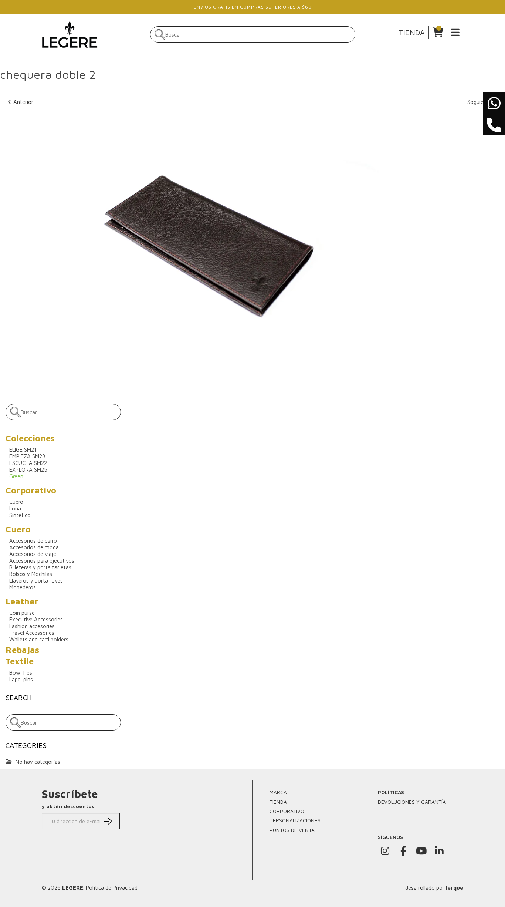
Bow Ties (20, 673)
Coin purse (22, 613)
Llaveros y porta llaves (36, 580)
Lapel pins (21, 679)
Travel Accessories (31, 633)
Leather (22, 601)
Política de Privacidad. (112, 887)
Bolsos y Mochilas (30, 574)
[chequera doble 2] (202, 242)
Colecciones (30, 438)
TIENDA (412, 32)
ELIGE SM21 (23, 449)
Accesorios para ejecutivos (41, 560)
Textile (20, 661)
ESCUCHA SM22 (28, 463)
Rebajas (22, 650)
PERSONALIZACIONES (295, 820)
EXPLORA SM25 (28, 469)
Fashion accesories (32, 626)
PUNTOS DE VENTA (292, 830)
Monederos (22, 587)
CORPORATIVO (287, 811)
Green (16, 476)
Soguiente (480, 102)
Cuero (16, 502)
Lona (15, 508)
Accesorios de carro (33, 540)
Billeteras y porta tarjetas (40, 567)
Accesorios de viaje (32, 554)
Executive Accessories (36, 619)
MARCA (278, 792)
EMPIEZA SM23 (27, 456)
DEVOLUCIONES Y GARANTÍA (412, 802)
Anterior (22, 102)
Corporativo (31, 490)
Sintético (20, 515)
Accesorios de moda (34, 547)
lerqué (454, 887)
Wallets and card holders (38, 639)
